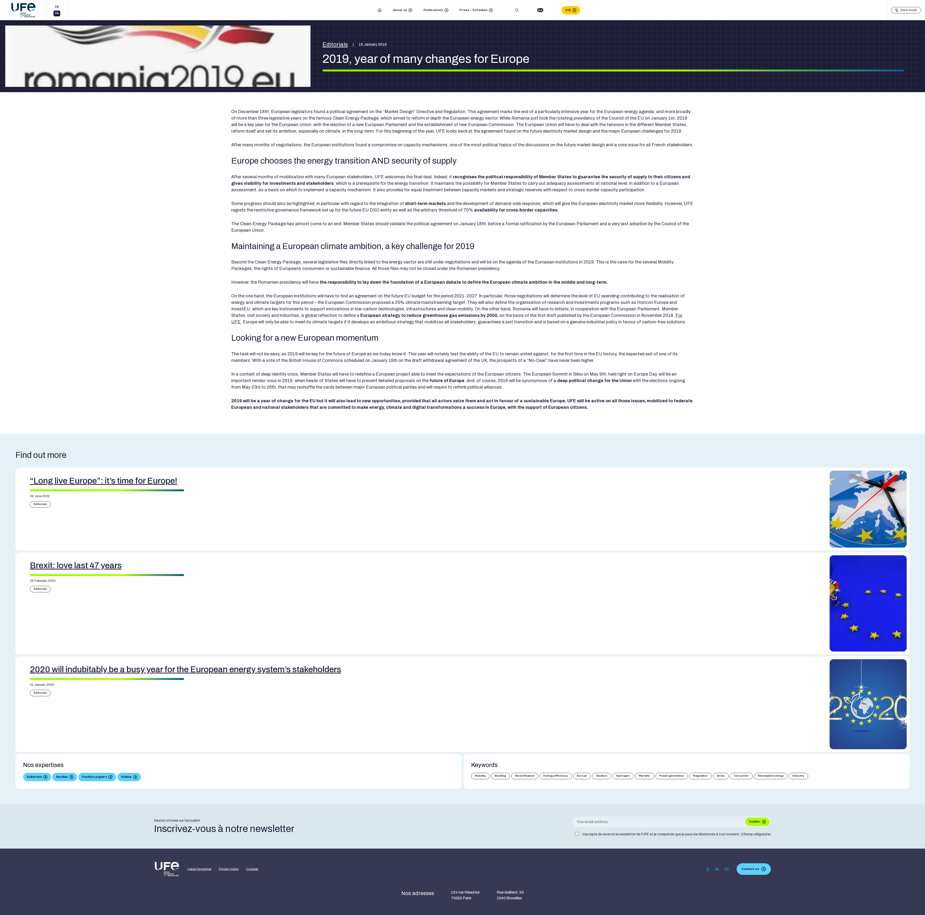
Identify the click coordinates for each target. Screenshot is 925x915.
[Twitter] (708, 869)
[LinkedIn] (717, 869)
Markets (644, 775)
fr (57, 6)
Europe (582, 775)
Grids (721, 775)
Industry (798, 775)
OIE (568, 10)
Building (500, 775)
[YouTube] (727, 869)
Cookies (252, 869)
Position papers (94, 777)
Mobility (480, 775)
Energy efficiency (555, 775)
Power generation (671, 775)
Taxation (601, 775)
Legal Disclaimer (199, 869)
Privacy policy (229, 869)
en (57, 13)
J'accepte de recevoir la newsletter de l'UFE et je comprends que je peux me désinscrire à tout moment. (676, 834)
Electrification (525, 775)
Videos (126, 777)
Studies (62, 777)
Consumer (741, 775)
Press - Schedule (473, 10)
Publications (433, 10)
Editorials (335, 44)
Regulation (700, 775)
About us (400, 10)
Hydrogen (623, 775)
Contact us (750, 869)
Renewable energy (771, 775)
